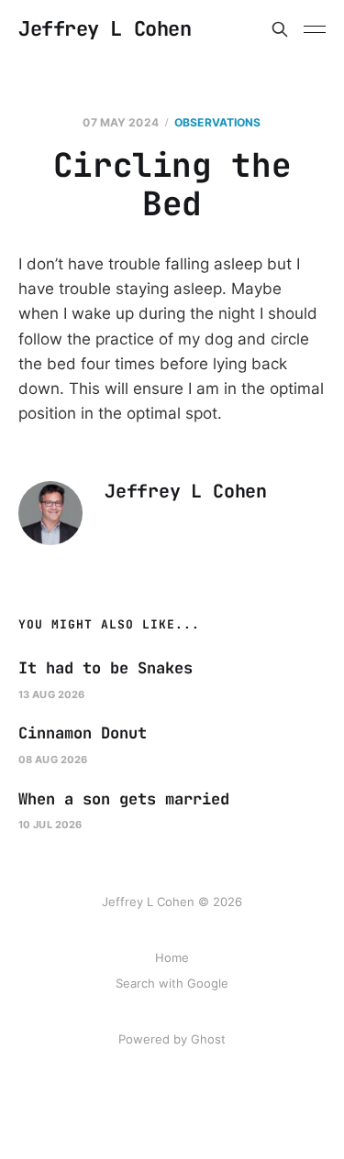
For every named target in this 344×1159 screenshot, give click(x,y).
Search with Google (172, 983)
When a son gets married (123, 799)
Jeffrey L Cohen (104, 29)
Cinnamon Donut (82, 733)
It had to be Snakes (105, 668)
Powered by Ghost (172, 1039)
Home (172, 957)
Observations (217, 122)
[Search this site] (280, 29)
